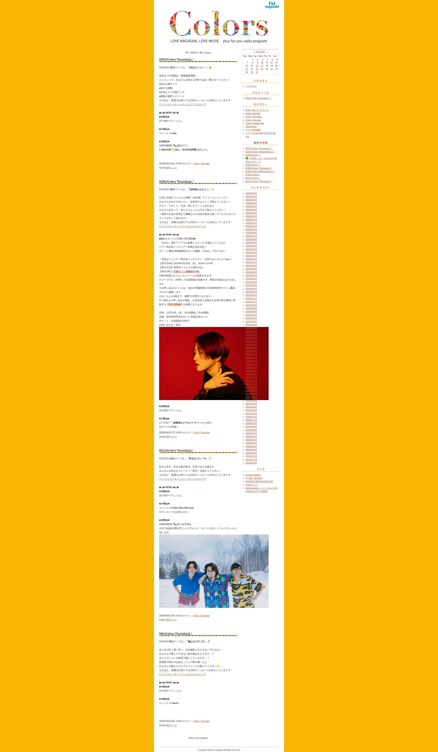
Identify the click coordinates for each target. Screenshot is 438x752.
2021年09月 (251, 387)
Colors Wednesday (255, 123)
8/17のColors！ (253, 178)
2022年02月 (251, 371)
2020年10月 (251, 423)
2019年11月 (251, 459)
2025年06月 (251, 239)
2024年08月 (251, 272)
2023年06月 (251, 318)
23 (257, 69)
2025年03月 (251, 249)
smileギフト (251, 485)
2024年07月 (251, 275)
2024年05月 (251, 282)
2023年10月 (251, 305)
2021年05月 (251, 400)
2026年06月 (251, 200)
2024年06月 (251, 278)
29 (252, 72)
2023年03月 (251, 328)
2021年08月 (251, 390)
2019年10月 (251, 463)
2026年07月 (251, 196)
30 (257, 72)
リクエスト (251, 86)
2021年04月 (251, 403)
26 (271, 69)
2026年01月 (251, 216)
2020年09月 (251, 426)
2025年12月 (251, 219)
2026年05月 (251, 203)
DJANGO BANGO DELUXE (259, 481)
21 (247, 69)
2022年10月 (251, 344)
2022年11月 (251, 341)
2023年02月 (251, 331)
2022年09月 (251, 348)
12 (271, 62)
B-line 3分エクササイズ (257, 110)
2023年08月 (251, 311)
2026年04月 (251, 206)
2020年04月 (251, 443)
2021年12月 (251, 377)
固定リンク (171, 167)
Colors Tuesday (253, 120)
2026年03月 (251, 209)
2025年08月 (251, 232)
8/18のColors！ (253, 174)
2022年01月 (251, 374)
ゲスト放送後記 (253, 130)
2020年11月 (251, 420)
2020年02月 (251, 449)
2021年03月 (251, 407)
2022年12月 (251, 338)
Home (207, 52)
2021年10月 (251, 384)
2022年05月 (251, 361)
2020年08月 (251, 430)
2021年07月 (251, 394)
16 (257, 66)
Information (251, 126)
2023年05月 (251, 321)
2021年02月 (251, 410)
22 (252, 69)
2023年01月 (251, 334)
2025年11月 (251, 223)
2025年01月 (251, 256)
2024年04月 (251, 285)
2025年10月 (251, 226)
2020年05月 (251, 440)
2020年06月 (251, 436)
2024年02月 (251, 292)
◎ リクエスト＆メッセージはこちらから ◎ (182, 104)
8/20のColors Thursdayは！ (259, 168)
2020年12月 (251, 417)
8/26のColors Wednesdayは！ (260, 151)
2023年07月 (251, 315)
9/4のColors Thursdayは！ (259, 98)
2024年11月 (251, 262)
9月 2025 (260, 51)
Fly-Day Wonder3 (254, 478)
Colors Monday (253, 113)
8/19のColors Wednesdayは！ (260, 171)
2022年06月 (251, 357)
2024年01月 (251, 295)
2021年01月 (251, 413)
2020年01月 (251, 453)
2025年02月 (251, 252)
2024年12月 (251, 259)
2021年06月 (251, 397)
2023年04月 (251, 325)
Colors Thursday (201, 163)
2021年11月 (251, 381)
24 (262, 69)
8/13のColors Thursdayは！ (259, 181)
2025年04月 (251, 246)
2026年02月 (251, 213)
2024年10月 (251, 265)
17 (262, 66)
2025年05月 (251, 242)
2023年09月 (251, 308)
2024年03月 (251, 288)
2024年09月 (251, 269)
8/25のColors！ (253, 155)
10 (262, 62)
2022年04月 (251, 364)
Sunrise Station (253, 475)
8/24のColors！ (253, 165)
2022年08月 (251, 351)
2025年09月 (251, 229)
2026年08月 (251, 193)
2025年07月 (251, 236)
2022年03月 (251, 367)
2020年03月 (251, 446)
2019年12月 (251, 456)
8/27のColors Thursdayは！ (259, 148)
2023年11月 (251, 302)
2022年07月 (251, 354)
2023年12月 (251, 298)
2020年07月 (251, 433)
